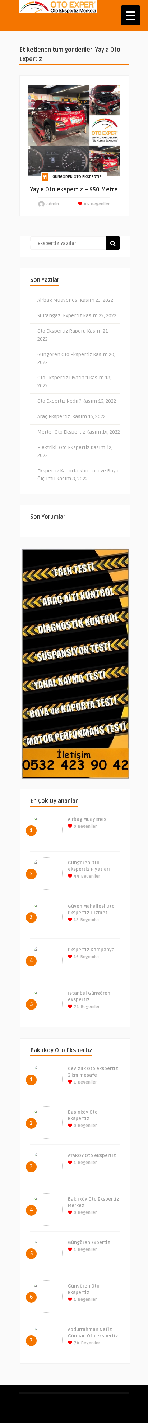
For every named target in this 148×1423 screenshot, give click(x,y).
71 (76, 1007)
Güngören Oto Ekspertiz (77, 177)
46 (86, 204)
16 (76, 957)
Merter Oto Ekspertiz (61, 432)
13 (76, 920)
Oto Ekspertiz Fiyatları (62, 378)
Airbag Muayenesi (58, 300)
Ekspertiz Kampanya (91, 950)
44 (76, 876)
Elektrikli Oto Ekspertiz (63, 447)
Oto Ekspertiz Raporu (61, 331)
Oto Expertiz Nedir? (59, 401)
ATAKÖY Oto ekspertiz (92, 1156)
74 (76, 1343)
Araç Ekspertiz (54, 416)
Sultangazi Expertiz (59, 316)
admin (52, 204)
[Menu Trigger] (130, 15)
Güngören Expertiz (89, 1243)
